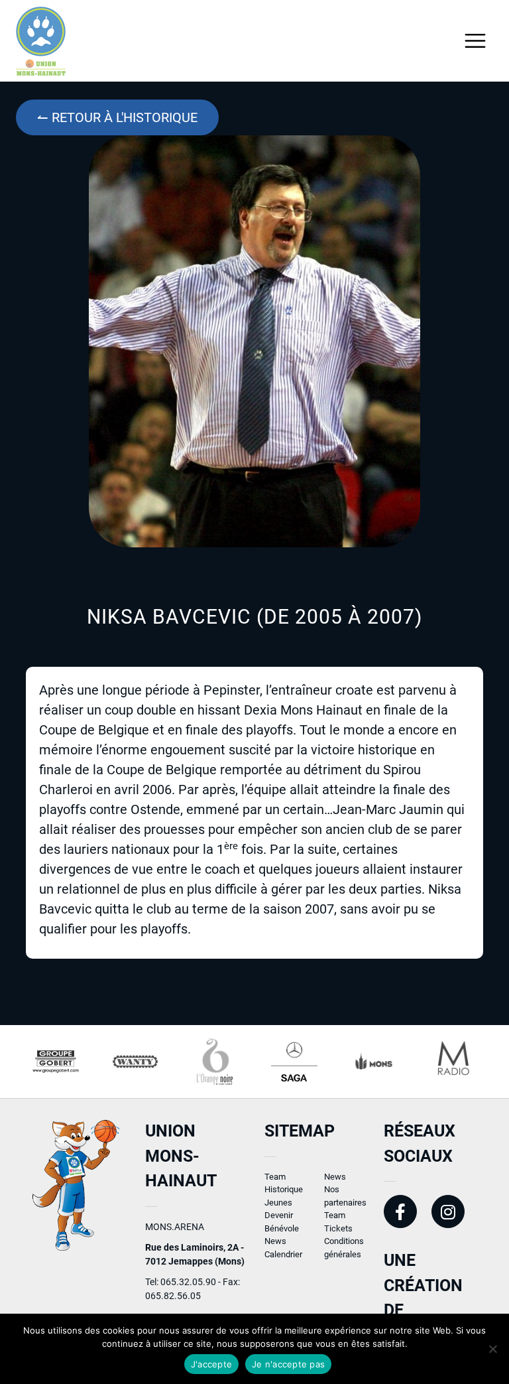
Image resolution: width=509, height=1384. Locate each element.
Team (275, 1177)
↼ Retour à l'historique (117, 117)
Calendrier (283, 1254)
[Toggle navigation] (475, 41)
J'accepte (211, 1364)
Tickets (338, 1228)
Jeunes (278, 1203)
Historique (283, 1189)
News (275, 1241)
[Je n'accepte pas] (492, 1348)
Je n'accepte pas (288, 1364)
